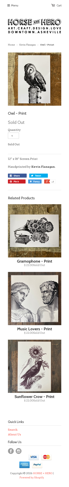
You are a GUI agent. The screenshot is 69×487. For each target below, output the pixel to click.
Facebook (11, 451)
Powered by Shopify (32, 477)
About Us (14, 434)
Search (13, 429)
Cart (59, 5)
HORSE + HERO (42, 473)
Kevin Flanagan (27, 44)
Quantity (14, 130)
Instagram (19, 451)
